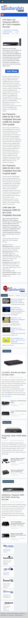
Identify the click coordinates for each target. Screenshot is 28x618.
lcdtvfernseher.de (6, 574)
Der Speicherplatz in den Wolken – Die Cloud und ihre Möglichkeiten (18, 340)
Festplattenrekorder (7, 31)
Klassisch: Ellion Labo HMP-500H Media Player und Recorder (18, 460)
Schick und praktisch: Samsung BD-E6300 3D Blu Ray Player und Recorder (18, 523)
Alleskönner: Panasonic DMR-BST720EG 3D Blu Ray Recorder (13, 497)
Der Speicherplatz (13, 613)
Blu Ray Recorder (8, 481)
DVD (5, 55)
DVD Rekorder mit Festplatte (11, 30)
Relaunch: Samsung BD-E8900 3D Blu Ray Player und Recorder (18, 535)
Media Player (7, 422)
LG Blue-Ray (6, 351)
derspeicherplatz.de (6, 597)
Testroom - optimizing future (16, 615)
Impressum (22, 613)
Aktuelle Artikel (4, 295)
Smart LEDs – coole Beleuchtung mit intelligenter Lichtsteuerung (18, 319)
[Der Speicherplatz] (12, 8)
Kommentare (17, 295)
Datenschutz (4, 615)
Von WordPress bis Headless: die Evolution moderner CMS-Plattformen (18, 309)
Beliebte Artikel (11, 295)
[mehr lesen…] (8, 396)
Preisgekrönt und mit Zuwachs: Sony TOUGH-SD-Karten (18, 329)
